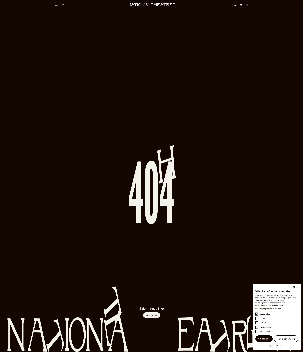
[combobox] (294, 287)
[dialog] (277, 317)
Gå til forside (151, 315)
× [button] (297, 287)
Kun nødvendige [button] (286, 339)
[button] (276, 345)
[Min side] (241, 4)
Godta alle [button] (264, 338)
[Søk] (235, 4)
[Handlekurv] (246, 4)
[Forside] (151, 4)
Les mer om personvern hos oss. (268, 309)
